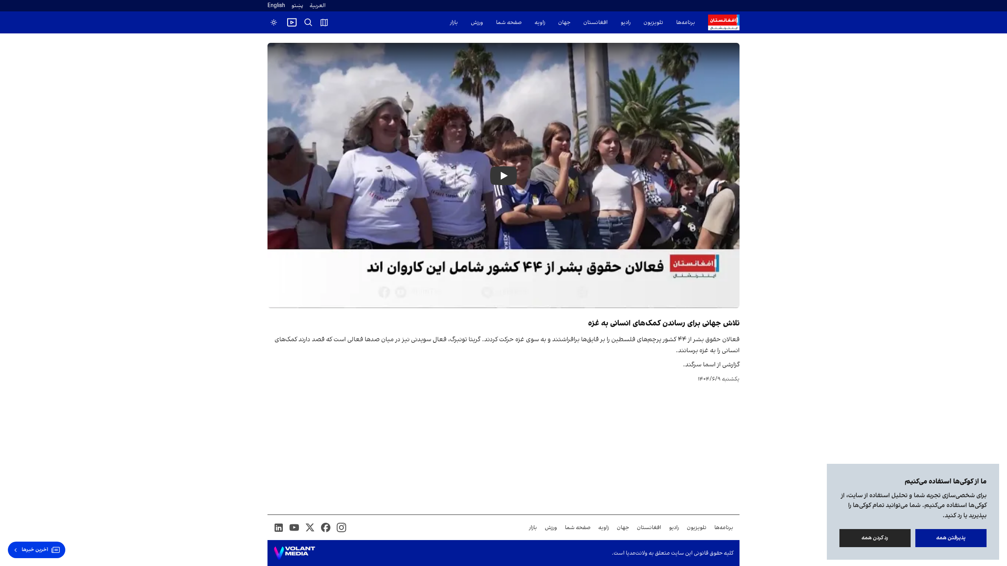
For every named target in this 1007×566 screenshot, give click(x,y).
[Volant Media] (294, 553)
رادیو (626, 22)
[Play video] (292, 22)
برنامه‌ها (685, 22)
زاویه (540, 22)
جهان (564, 22)
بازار (454, 22)
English (276, 6)
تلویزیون (653, 22)
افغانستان (595, 22)
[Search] (308, 22)
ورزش (477, 22)
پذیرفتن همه (951, 538)
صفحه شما (509, 22)
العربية (318, 6)
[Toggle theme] (273, 22)
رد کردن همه (875, 538)
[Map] (324, 22)
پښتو (297, 6)
